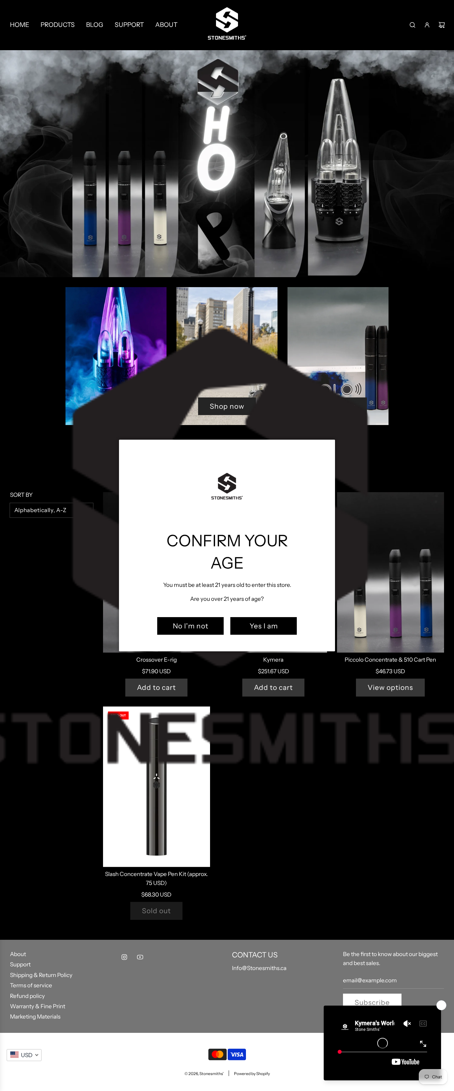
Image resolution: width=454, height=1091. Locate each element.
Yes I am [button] (264, 626)
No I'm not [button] (190, 626)
